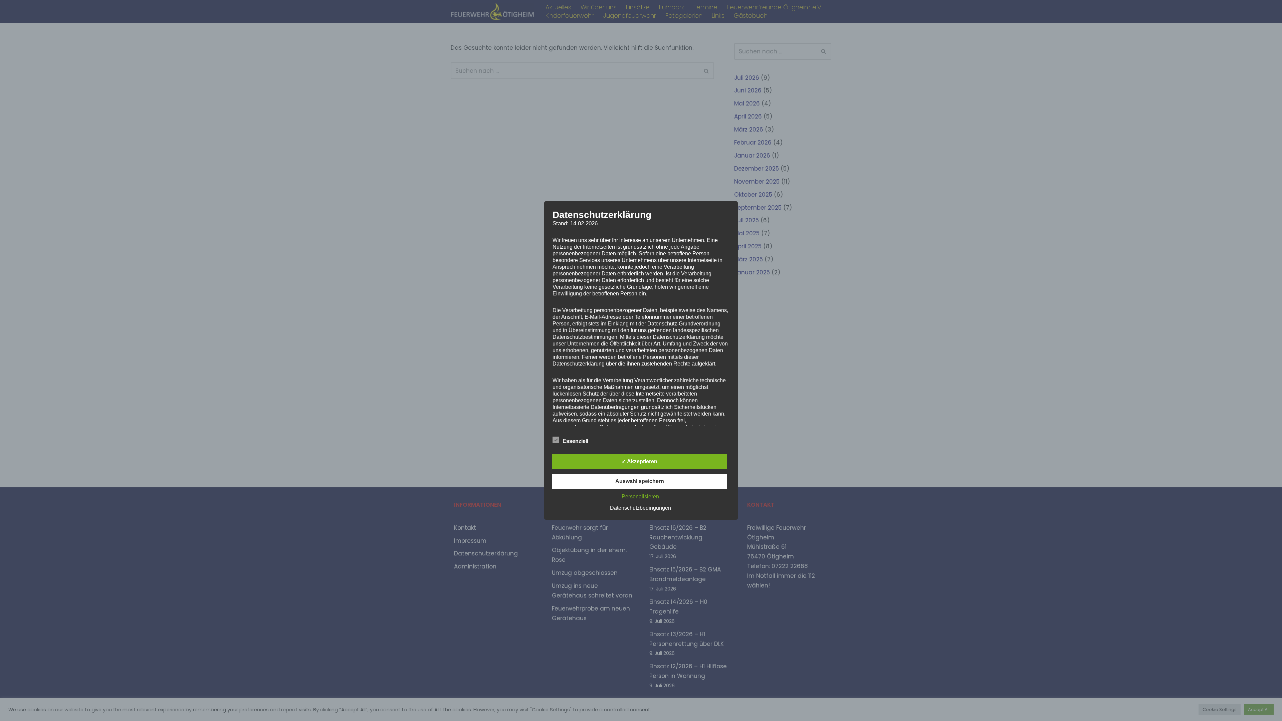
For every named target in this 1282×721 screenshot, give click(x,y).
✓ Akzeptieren (639, 461)
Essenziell (575, 441)
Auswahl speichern (639, 481)
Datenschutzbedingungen (640, 508)
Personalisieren (640, 496)
